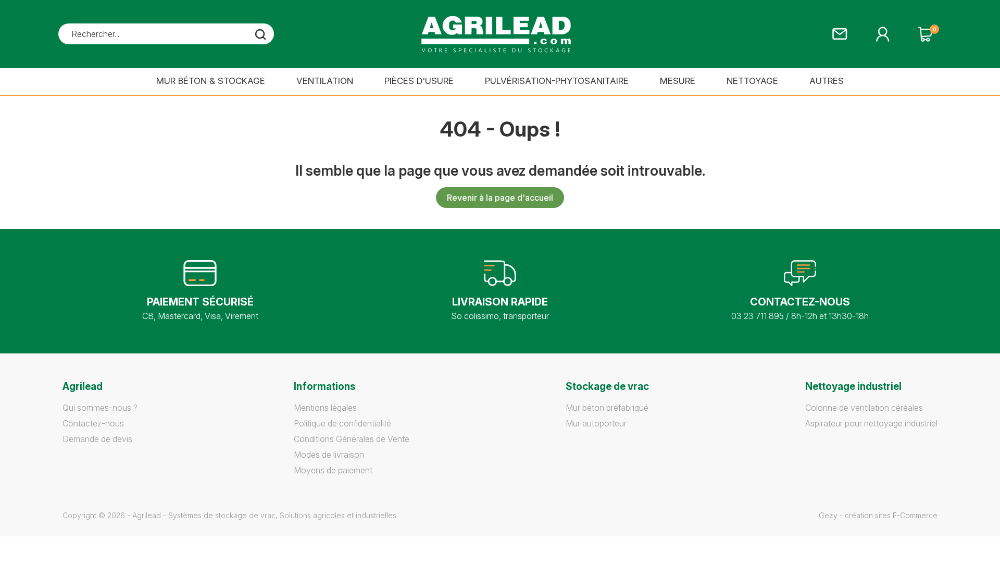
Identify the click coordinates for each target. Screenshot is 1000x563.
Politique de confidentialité (342, 423)
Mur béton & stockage (210, 81)
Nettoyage (752, 81)
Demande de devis (97, 439)
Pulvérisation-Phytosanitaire (557, 81)
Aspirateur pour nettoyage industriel (871, 423)
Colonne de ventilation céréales (864, 407)
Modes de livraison (329, 454)
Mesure (677, 81)
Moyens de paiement (333, 470)
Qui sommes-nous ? (100, 407)
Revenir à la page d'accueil (500, 197)
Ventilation (324, 81)
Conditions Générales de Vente (351, 439)
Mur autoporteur (596, 423)
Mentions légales (325, 407)
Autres (826, 81)
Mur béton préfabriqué (607, 407)
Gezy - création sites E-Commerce (878, 515)
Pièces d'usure (419, 81)
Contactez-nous (93, 423)
